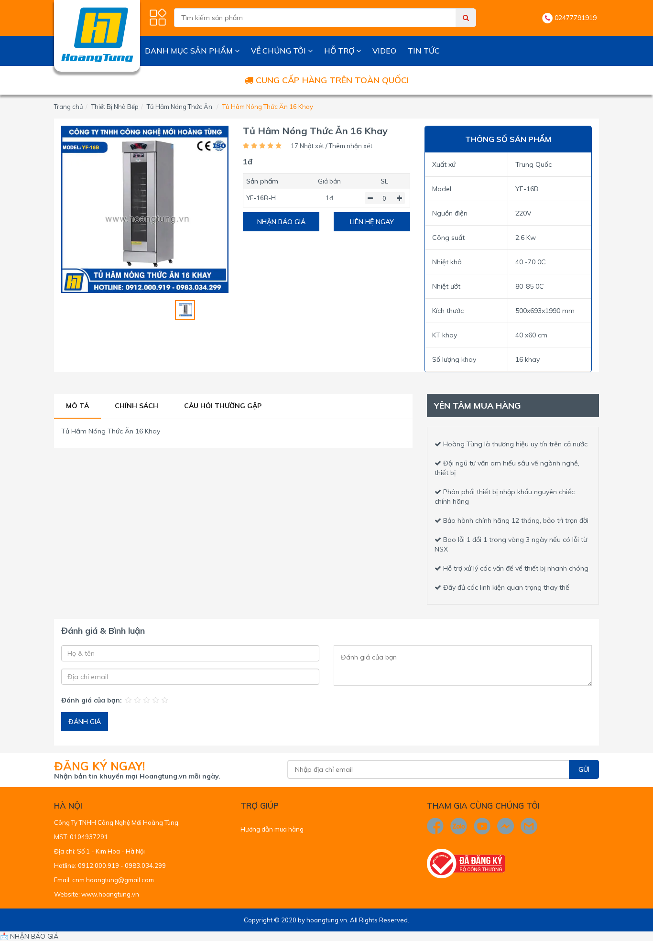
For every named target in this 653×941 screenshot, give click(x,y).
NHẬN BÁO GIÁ (281, 221)
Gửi (583, 769)
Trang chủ (68, 106)
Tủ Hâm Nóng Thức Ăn (179, 106)
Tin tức (424, 50)
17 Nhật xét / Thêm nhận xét (331, 146)
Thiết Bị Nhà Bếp (115, 106)
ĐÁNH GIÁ (84, 721)
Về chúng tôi (279, 50)
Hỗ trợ (340, 50)
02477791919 (576, 17)
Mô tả (77, 405)
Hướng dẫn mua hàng (272, 829)
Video (384, 50)
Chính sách (136, 405)
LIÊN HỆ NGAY (372, 221)
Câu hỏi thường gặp (222, 405)
